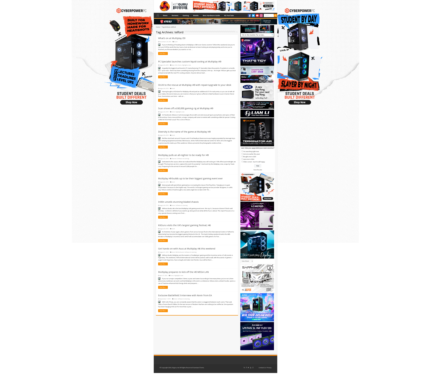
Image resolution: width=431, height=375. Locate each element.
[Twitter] (253, 15)
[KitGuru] (173, 5)
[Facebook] (249, 15)
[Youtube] (257, 15)
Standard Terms (198, 368)
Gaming (186, 15)
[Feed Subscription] (237, 32)
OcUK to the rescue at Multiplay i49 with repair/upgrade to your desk (194, 84)
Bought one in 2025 (249, 157)
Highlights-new (186, 65)
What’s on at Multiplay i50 (171, 38)
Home (158, 15)
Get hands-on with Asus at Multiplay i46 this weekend (186, 248)
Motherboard (180, 252)
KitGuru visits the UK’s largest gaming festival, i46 (184, 225)
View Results (257, 170)
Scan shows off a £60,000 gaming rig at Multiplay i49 (185, 108)
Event (175, 41)
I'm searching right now (251, 151)
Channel (174, 158)
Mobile (196, 15)
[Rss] (244, 367)
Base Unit (174, 65)
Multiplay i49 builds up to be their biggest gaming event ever (190, 178)
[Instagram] (261, 15)
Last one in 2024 (248, 159)
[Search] (275, 15)
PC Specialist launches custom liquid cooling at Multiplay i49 (189, 61)
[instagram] (253, 367)
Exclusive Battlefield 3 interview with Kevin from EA (185, 295)
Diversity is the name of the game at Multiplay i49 (184, 131)
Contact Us (262, 368)
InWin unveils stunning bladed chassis (178, 201)
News (165, 15)
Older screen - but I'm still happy (254, 162)
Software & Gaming (183, 158)
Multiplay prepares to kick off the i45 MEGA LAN (183, 271)
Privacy (269, 368)
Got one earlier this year (251, 154)
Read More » (162, 53)
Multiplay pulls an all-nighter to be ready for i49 (183, 155)
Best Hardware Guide (211, 15)
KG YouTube (229, 15)
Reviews (175, 15)
